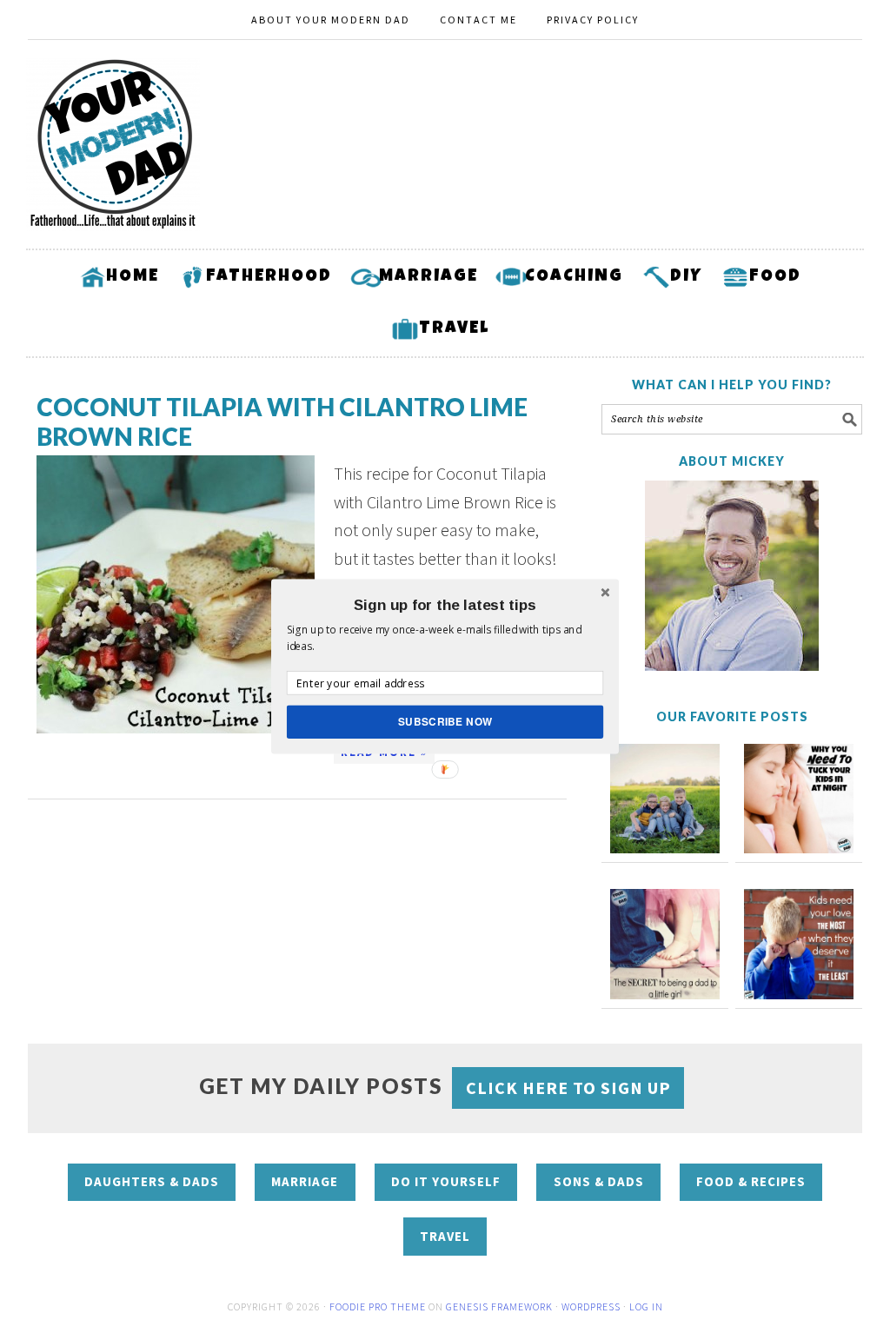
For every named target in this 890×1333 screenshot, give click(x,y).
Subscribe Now (445, 721)
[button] (445, 604)
